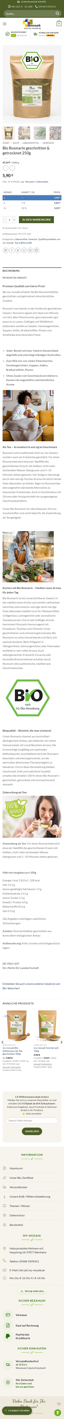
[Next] (56, 84)
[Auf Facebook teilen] (12, 250)
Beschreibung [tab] (11, 270)
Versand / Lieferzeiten (36, 181)
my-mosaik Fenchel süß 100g (46, 1049)
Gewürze (48, 143)
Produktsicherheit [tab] (15, 277)
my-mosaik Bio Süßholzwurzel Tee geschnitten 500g (12, 1051)
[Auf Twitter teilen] (18, 250)
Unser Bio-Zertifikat (21, 1177)
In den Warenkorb (36, 219)
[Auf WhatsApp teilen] (6, 250)
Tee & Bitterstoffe (23, 242)
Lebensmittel (31, 143)
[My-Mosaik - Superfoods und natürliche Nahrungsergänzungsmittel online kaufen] (32, 24)
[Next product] (5, 168)
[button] (5, 24)
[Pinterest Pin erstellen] (30, 250)
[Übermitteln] (57, 13)
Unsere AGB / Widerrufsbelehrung (30, 1196)
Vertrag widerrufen (34, 1291)
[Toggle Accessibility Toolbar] (57, 1412)
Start (6, 143)
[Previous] (8, 84)
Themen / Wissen (20, 1205)
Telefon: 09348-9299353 (24, 1261)
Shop (16, 143)
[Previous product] (12, 168)
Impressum (16, 1168)
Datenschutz (17, 1215)
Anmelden (32, 1131)
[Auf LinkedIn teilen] (36, 250)
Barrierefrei (16, 1224)
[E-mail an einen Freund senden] (24, 250)
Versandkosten (18, 1187)
